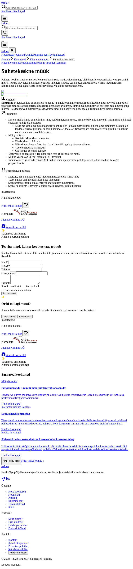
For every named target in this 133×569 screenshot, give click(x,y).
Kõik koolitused (17, 491)
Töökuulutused (56, 54)
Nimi (4, 262)
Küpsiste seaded (18, 552)
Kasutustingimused (18, 543)
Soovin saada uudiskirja (18, 290)
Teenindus (60, 62)
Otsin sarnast (9, 316)
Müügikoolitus (28, 62)
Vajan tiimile (25, 316)
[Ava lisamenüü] (2, 15)
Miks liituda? (15, 518)
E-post (5, 265)
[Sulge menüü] (12, 50)
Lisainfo (5, 282)
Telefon (5, 269)
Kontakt (12, 539)
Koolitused (7, 11)
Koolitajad (19, 11)
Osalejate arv (8, 273)
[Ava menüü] (4, 19)
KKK (11, 507)
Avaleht (5, 59)
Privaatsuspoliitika (18, 546)
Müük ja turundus (45, 62)
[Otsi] (4, 33)
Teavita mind (9, 293)
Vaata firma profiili (16, 227)
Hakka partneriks (17, 525)
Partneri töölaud (17, 528)
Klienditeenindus (39, 59)
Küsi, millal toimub (11, 205)
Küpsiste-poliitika (18, 549)
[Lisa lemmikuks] (25, 205)
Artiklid (29, 54)
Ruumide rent (40, 54)
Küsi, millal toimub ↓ (32, 460)
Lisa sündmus (15, 521)
